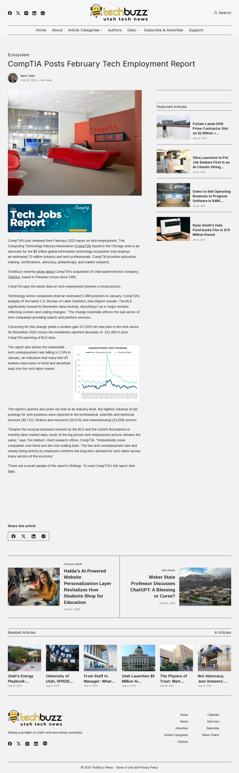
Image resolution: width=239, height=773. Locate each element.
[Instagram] (26, 13)
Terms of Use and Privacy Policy (137, 767)
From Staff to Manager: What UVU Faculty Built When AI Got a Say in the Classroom (99, 679)
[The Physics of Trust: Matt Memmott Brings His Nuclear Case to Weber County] (176, 658)
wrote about (45, 272)
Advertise (181, 728)
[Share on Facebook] (13, 536)
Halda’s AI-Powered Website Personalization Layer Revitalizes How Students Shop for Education (87, 586)
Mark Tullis (28, 75)
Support (196, 30)
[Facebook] (10, 13)
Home (41, 30)
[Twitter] (18, 13)
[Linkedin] (34, 13)
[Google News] (42, 13)
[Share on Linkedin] (33, 536)
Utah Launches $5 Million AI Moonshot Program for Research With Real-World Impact (138, 679)
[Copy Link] (43, 536)
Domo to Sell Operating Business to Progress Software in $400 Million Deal (212, 196)
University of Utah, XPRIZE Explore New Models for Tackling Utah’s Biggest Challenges (60, 679)
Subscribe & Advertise (163, 30)
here (11, 471)
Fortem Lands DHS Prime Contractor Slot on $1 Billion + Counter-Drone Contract (210, 129)
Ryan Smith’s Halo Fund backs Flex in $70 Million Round (211, 230)
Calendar (213, 714)
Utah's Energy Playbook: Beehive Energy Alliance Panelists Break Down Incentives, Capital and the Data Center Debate (24, 679)
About (57, 30)
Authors (115, 30)
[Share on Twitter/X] (23, 536)
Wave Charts (210, 735)
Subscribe (212, 728)
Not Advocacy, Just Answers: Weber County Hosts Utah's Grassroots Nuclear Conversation (211, 679)
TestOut (14, 277)
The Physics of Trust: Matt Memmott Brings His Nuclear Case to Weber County (175, 679)
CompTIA (83, 246)
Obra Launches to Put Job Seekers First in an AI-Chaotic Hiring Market (211, 163)
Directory (213, 721)
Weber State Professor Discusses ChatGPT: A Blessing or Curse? (152, 586)
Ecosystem (19, 55)
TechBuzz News (102, 767)
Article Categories (176, 735)
